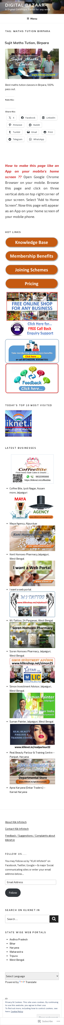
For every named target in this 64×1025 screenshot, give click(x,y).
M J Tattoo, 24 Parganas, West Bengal (31, 620)
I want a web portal (20, 589)
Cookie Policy (17, 1011)
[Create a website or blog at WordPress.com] (6, 999)
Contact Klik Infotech (17, 828)
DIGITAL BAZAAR (25, 5)
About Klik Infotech (16, 822)
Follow (13, 892)
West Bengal (17, 959)
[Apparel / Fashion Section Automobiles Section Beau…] (18, 424)
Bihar (13, 943)
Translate (31, 982)
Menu (33, 18)
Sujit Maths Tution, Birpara (27, 43)
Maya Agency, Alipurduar (23, 523)
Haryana (14, 947)
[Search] (53, 919)
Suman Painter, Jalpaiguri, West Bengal (31, 721)
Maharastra (16, 951)
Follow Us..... (16, 854)
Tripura (14, 955)
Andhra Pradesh (19, 939)
